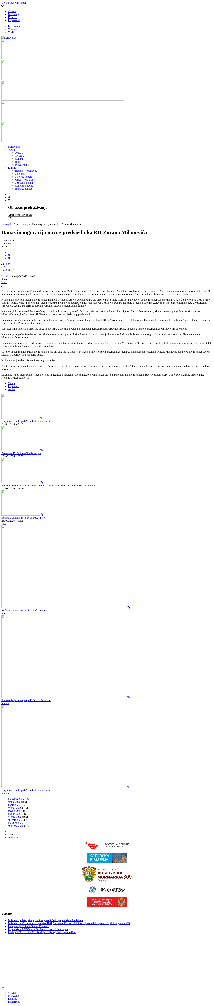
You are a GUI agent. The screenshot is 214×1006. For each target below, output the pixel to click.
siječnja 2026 (15, 819)
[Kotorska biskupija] (107, 861)
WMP (11, 32)
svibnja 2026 (15, 807)
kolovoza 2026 (16, 799)
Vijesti (11, 149)
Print (7, 263)
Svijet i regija (22, 164)
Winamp (12, 29)
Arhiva (11, 389)
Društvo (19, 152)
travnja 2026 (14, 811)
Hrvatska (19, 155)
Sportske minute (23, 188)
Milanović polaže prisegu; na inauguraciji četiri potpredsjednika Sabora (45, 920)
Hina (4, 282)
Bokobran (20, 173)
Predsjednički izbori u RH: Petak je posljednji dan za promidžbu (42, 932)
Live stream (14, 26)
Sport (17, 161)
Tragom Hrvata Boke (26, 170)
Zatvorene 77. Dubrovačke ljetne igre (21, 453)
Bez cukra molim (24, 182)
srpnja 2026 (14, 801)
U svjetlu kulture (23, 176)
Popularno (13, 386)
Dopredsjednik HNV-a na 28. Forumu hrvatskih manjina (38, 929)
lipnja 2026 (14, 805)
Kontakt (12, 17)
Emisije (12, 167)
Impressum (14, 20)
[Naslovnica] (8, 37)
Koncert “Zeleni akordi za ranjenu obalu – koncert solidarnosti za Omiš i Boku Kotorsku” (48, 485)
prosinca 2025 (15, 823)
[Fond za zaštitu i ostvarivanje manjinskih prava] (107, 906)
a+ (5, 267)
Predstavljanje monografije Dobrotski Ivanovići (26, 700)
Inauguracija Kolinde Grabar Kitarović (28, 926)
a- (2, 267)
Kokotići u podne (24, 185)
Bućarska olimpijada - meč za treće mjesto (23, 517)
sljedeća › (13, 837)
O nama (12, 11)
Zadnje (11, 383)
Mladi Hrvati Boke (25, 179)
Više (3, 523)
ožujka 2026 (14, 813)
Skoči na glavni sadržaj (13, 2)
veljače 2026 (14, 817)
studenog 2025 (16, 825)
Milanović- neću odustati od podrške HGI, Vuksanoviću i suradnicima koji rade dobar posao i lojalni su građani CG (69, 923)
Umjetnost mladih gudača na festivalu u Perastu (26, 421)
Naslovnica (14, 146)
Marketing (13, 14)
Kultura (19, 158)
